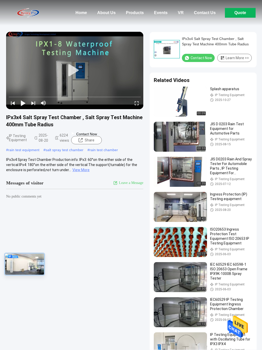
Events (161, 13)
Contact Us (205, 13)
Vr (181, 13)
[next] (33, 103)
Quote (240, 13)
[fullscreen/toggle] (137, 103)
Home (81, 13)
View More (81, 170)
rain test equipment (23, 150)
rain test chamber (104, 150)
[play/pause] (23, 103)
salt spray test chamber (64, 150)
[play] (74, 70)
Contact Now (86, 134)
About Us (106, 13)
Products (135, 13)
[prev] (13, 103)
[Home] (28, 12)
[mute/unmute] (43, 103)
